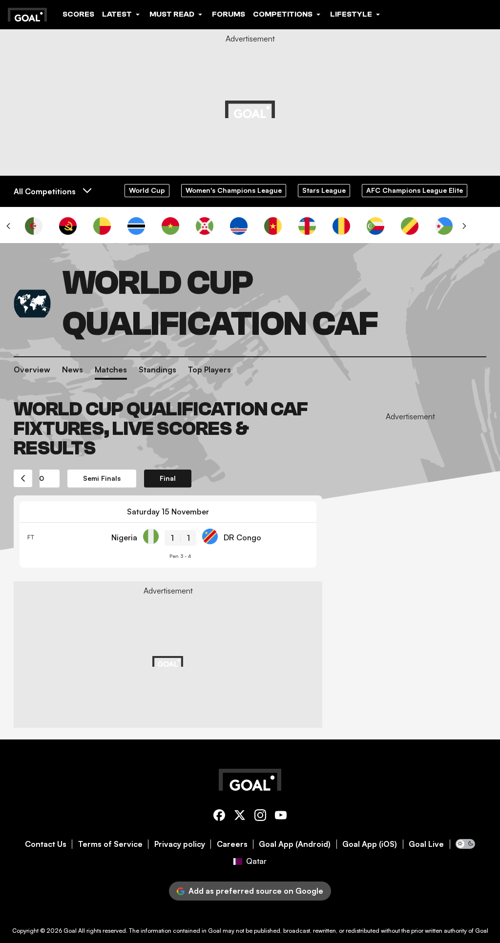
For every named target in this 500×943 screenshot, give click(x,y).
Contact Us (45, 844)
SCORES (78, 14)
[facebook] (219, 816)
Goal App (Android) (295, 844)
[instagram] (260, 816)
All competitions (45, 191)
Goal (70, 930)
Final (168, 478)
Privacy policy (179, 844)
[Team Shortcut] (34, 226)
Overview (32, 369)
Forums (228, 14)
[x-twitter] (240, 816)
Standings (157, 369)
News (72, 369)
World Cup (147, 190)
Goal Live (426, 844)
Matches (111, 369)
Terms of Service (110, 844)
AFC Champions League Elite (414, 190)
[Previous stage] (23, 478)
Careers (232, 844)
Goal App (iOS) (369, 844)
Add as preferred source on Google (255, 891)
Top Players (209, 369)
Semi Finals (102, 478)
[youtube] (281, 816)
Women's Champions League (234, 190)
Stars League (324, 190)
